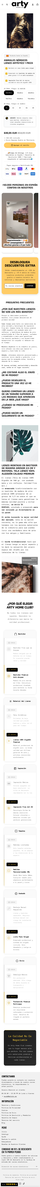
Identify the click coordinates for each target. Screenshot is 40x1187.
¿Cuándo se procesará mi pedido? (17, 406)
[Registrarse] (36, 1166)
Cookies (5, 1110)
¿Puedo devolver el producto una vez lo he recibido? (16, 383)
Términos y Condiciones (11, 1105)
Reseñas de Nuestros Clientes (14, 1144)
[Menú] (2, 4)
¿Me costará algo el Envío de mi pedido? (18, 374)
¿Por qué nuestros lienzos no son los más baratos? (18, 310)
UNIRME (30, 286)
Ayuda (4, 1136)
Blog (3, 1123)
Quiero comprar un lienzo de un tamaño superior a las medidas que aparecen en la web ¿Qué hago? (18, 396)
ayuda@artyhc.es (10, 1096)
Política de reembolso (11, 1175)
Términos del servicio (11, 1120)
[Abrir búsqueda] (7, 4)
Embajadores (6, 1141)
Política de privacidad (28, 1175)
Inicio (4, 1132)
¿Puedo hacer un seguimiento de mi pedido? (18, 414)
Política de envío (28, 1177)
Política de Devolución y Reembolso (16, 1115)
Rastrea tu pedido (9, 1139)
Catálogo (5, 1134)
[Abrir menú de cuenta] (32, 4)
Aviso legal (20, 1179)
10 (28, 48)
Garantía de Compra (9, 1118)
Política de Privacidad (11, 1108)
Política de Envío (9, 1113)
